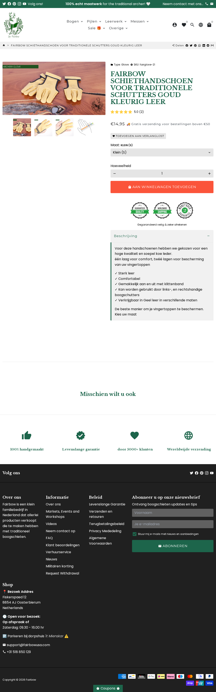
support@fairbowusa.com (26, 645)
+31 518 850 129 (17, 651)
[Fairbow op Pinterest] (14, 3)
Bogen (75, 21)
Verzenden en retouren (100, 514)
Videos (51, 523)
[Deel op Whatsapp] (199, 45)
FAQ (49, 538)
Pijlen (94, 21)
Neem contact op (60, 531)
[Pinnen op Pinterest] (195, 45)
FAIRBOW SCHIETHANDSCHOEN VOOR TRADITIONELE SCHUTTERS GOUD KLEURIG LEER (76, 45)
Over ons (53, 504)
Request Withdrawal (62, 573)
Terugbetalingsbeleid (106, 523)
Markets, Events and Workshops (62, 514)
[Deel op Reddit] (208, 45)
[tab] (162, 236)
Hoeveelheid (121, 165)
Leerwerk (116, 21)
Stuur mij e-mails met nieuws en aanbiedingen (168, 534)
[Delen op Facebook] (187, 45)
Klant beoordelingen (63, 545)
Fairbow (31, 679)
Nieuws (51, 559)
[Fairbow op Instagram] (19, 3)
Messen (140, 21)
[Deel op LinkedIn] (203, 45)
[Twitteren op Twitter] (191, 45)
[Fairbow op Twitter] (4, 3)
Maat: (122, 145)
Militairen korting (59, 566)
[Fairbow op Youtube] (24, 3)
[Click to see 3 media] (65, 127)
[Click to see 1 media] (22, 127)
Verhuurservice (58, 552)
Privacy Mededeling (105, 531)
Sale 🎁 (97, 28)
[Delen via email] (212, 45)
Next (100, 88)
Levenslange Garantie (107, 504)
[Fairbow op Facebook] (9, 3)
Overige (118, 28)
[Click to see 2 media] (43, 127)
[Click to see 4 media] (86, 127)
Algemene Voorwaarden (100, 541)
